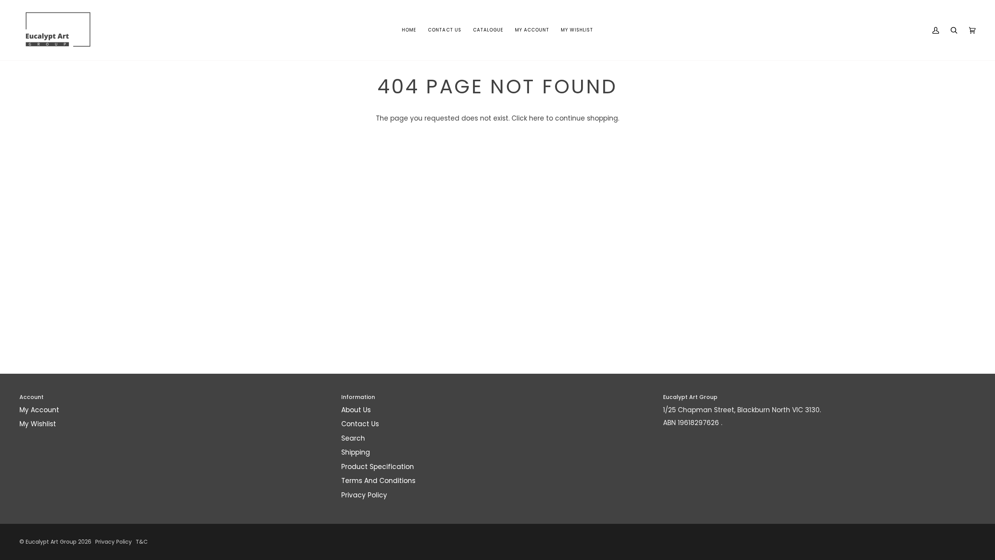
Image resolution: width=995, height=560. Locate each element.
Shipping (355, 452)
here (536, 118)
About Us (356, 410)
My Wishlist (37, 424)
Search (353, 438)
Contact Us (360, 424)
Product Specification (377, 466)
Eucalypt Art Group (51, 542)
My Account (39, 410)
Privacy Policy (364, 495)
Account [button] (31, 397)
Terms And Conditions (378, 480)
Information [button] (358, 397)
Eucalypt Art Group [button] (690, 397)
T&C (142, 542)
